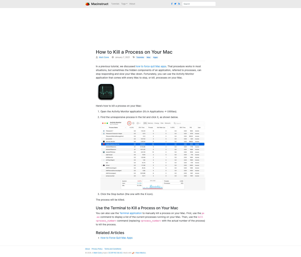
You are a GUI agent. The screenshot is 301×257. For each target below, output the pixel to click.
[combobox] (199, 4)
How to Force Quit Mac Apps (117, 237)
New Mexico (141, 253)
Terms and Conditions (112, 249)
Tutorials (115, 4)
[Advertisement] (150, 27)
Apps (155, 57)
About (132, 4)
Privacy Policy (97, 249)
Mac (148, 57)
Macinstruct (99, 4)
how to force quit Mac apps (151, 66)
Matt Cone (104, 57)
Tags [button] (123, 4)
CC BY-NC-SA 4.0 (115, 253)
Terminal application (131, 213)
